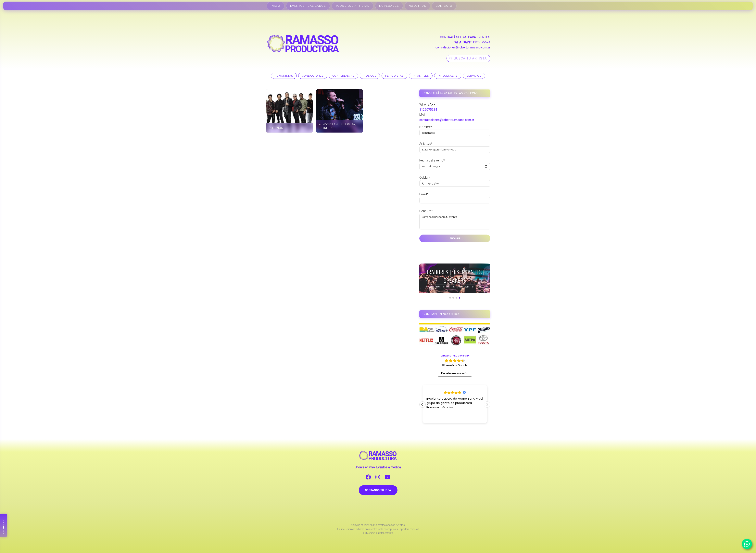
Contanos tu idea (378, 490)
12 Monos (276, 127)
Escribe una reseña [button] (454, 373)
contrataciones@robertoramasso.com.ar (462, 47)
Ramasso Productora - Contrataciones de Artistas (303, 43)
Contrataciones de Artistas (389, 524)
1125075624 (481, 42)
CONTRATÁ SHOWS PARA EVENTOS (465, 37)
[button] (487, 404)
